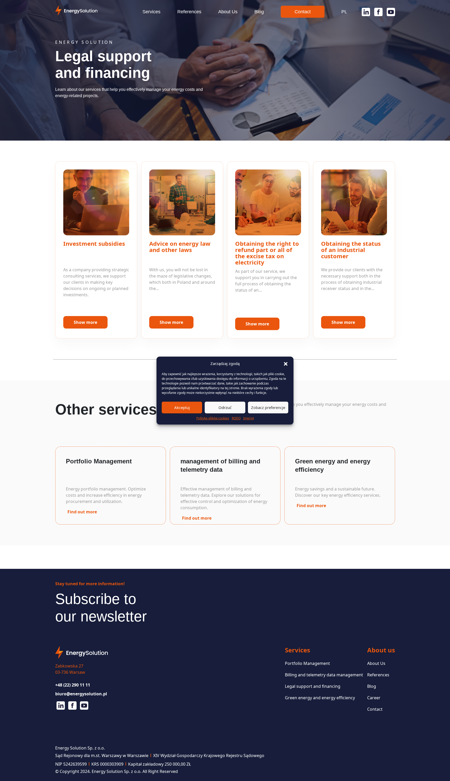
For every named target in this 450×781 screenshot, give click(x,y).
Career (373, 698)
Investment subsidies (94, 243)
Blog (259, 11)
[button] (285, 363)
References (189, 11)
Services (151, 11)
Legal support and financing (312, 686)
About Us (228, 11)
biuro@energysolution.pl (81, 694)
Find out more (82, 512)
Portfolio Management (307, 663)
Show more (85, 322)
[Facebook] (376, 12)
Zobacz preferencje (268, 407)
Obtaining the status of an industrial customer (351, 250)
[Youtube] (389, 12)
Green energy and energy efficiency (320, 698)
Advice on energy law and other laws (179, 247)
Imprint (248, 418)
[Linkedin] (364, 12)
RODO (236, 418)
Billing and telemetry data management (324, 675)
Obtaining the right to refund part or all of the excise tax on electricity (267, 253)
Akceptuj (182, 407)
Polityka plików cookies (212, 418)
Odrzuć (225, 407)
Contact (303, 11)
